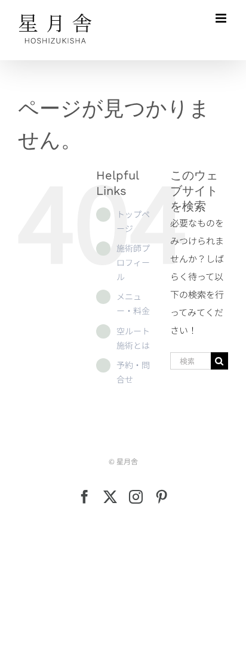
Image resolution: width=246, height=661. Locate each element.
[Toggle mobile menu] (222, 18)
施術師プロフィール (133, 262)
